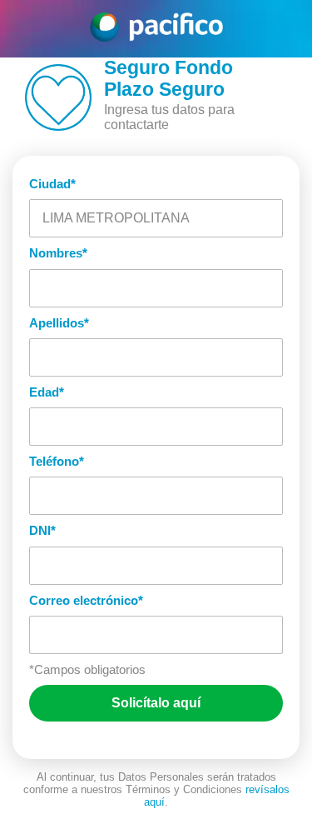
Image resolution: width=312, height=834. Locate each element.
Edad (46, 392)
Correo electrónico (86, 600)
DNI (42, 530)
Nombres (58, 253)
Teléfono (56, 461)
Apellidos (59, 323)
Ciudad (52, 184)
